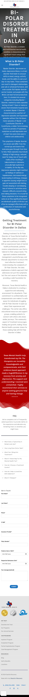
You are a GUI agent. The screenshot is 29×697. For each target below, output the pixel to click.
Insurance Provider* (6, 532)
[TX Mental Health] (14, 5)
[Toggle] (2, 442)
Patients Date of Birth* (7, 551)
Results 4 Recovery (16, 678)
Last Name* (4, 503)
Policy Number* (5, 541)
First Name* (4, 493)
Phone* (3, 513)
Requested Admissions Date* (9, 560)
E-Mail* (3, 522)
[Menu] (2, 5)
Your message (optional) (7, 570)
